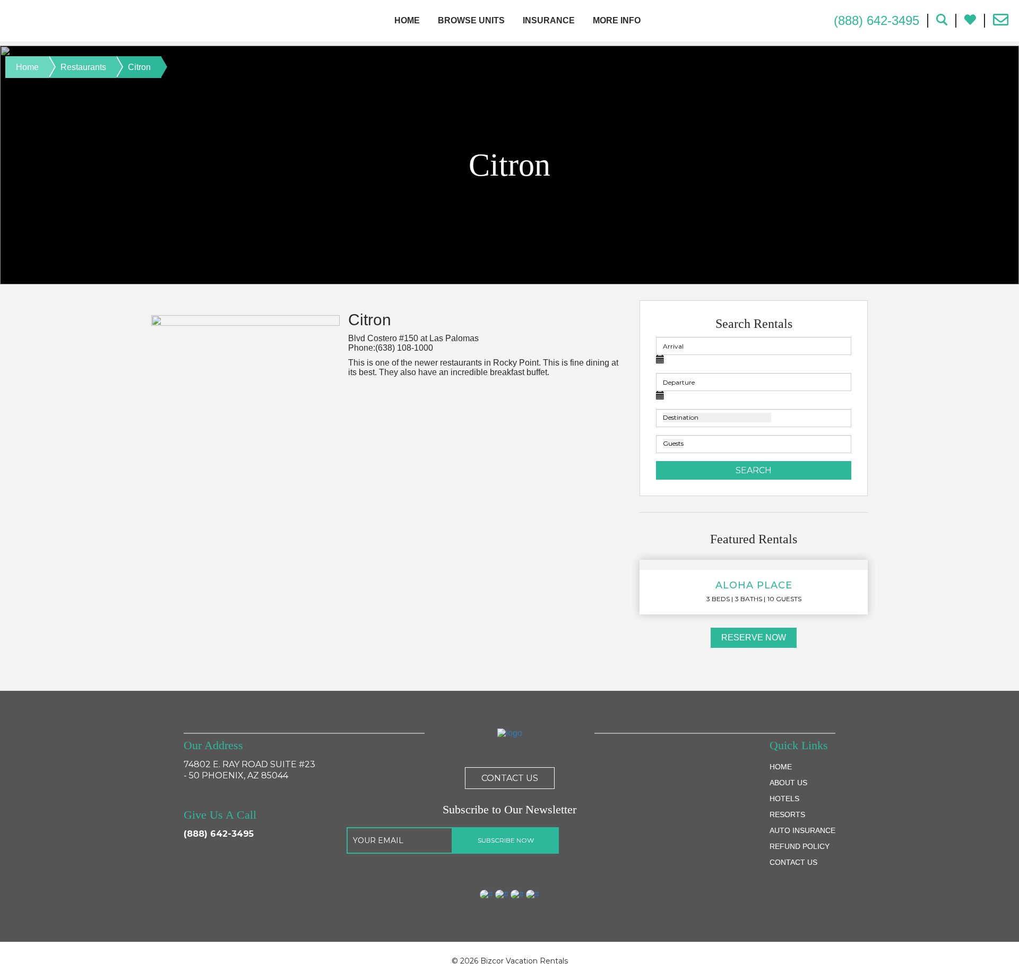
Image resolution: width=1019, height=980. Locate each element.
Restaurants (83, 67)
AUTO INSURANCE (802, 830)
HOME (781, 766)
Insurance (549, 20)
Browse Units (471, 20)
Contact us (509, 778)
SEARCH (754, 470)
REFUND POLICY (800, 846)
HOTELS (784, 798)
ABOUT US (788, 782)
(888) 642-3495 (219, 834)
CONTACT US (793, 862)
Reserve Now (753, 637)
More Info (617, 20)
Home (407, 20)
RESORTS (787, 814)
